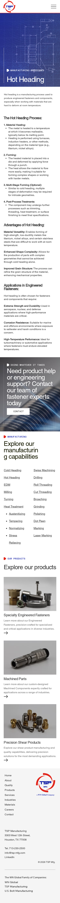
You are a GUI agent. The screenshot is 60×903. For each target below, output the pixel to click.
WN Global (11, 882)
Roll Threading (43, 484)
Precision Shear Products (22, 742)
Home (8, 775)
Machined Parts (15, 679)
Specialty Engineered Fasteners (27, 615)
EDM (7, 484)
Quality (9, 785)
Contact (9, 814)
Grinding (39, 506)
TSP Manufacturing (16, 886)
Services (10, 795)
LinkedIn (9, 857)
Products (10, 790)
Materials (10, 804)
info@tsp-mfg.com (15, 852)
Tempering (15, 521)
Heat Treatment (13, 506)
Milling (8, 492)
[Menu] (53, 6)
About (8, 780)
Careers (9, 809)
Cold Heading (12, 470)
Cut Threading (43, 492)
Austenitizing (17, 513)
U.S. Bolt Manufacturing (19, 890)
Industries (10, 799)
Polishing (39, 513)
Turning (8, 499)
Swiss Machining (44, 470)
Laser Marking (43, 535)
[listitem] (30, 606)
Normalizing (16, 528)
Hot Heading (12, 477)
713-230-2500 (17, 848)
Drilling (38, 477)
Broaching (40, 499)
